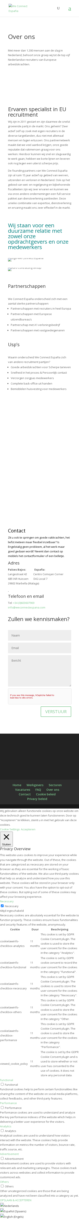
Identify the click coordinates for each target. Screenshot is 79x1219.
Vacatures (22, 790)
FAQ (38, 790)
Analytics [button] (5, 1126)
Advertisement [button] (9, 1154)
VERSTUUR (56, 711)
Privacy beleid (37, 799)
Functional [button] (6, 1080)
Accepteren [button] (28, 829)
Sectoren (55, 785)
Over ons (52, 790)
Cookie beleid (46, 794)
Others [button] (4, 1182)
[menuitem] (9, 1206)
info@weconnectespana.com (26, 607)
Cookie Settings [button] (10, 829)
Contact (25, 794)
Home (17, 785)
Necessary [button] (7, 901)
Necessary (12, 906)
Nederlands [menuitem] (11, 1206)
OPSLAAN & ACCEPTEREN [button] (15, 1200)
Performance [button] (8, 1103)
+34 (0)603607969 (23, 603)
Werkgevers (35, 785)
